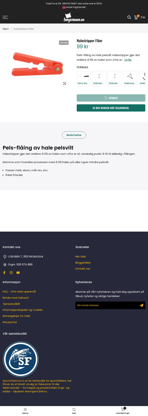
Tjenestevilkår (11, 304)
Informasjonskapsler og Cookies (23, 310)
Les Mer (128, 59)
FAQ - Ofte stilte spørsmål (19, 291)
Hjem (6, 29)
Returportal (10, 322)
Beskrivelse (74, 135)
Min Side (80, 256)
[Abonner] (141, 305)
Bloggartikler (83, 262)
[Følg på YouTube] (18, 272)
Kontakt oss (82, 268)
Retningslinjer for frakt (16, 316)
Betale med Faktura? (16, 298)
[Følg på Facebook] (4, 272)
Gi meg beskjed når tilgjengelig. (111, 108)
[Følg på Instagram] (11, 272)
